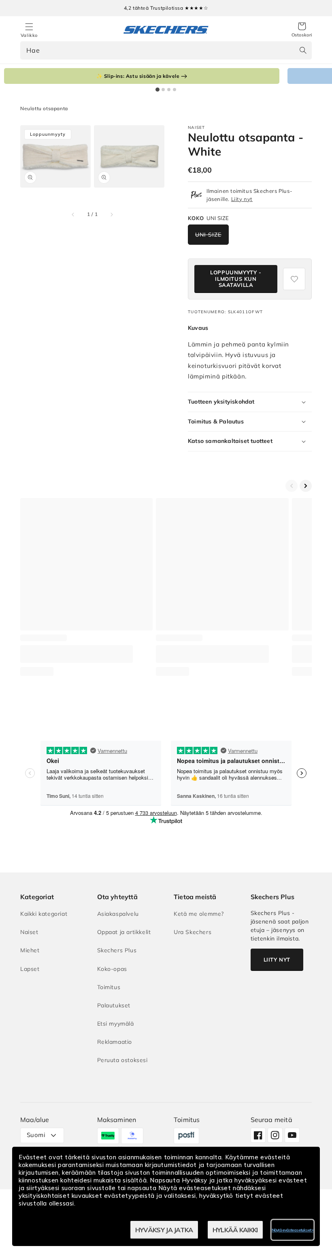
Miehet (30, 950)
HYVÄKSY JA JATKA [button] (164, 1230)
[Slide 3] (168, 89)
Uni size (208, 234)
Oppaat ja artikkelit (124, 932)
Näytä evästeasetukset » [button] (292, 1230)
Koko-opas (112, 969)
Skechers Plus (117, 950)
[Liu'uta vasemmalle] (73, 215)
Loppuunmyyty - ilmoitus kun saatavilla (235, 278)
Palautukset (114, 1005)
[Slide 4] (174, 89)
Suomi (36, 1135)
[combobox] (166, 50)
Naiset (29, 932)
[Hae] (303, 50)
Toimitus (109, 987)
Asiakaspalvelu (118, 913)
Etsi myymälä (115, 1023)
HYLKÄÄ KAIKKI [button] (235, 1230)
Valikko (29, 35)
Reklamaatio (114, 1041)
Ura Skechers (192, 932)
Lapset (30, 969)
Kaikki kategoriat (43, 913)
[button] (302, 30)
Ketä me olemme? (199, 913)
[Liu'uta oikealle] (111, 215)
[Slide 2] (163, 89)
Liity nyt (242, 199)
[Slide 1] (157, 90)
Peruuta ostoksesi (122, 1060)
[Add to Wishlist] (294, 279)
